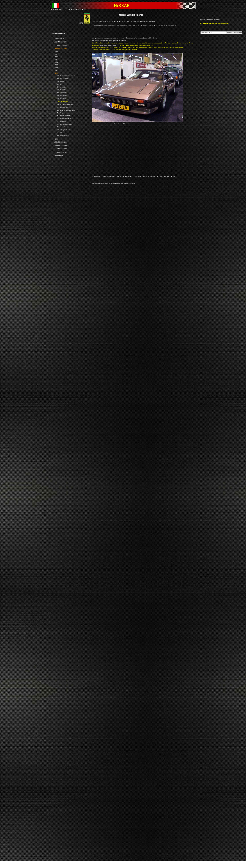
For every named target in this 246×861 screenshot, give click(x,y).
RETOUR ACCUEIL (57, 10)
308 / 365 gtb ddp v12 (61, 129)
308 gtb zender (59, 89)
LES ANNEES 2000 (59, 148)
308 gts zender (59, 87)
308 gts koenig (59, 98)
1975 (55, 65)
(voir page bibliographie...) (109, 45)
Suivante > (126, 124)
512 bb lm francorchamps (62, 124)
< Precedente (113, 124)
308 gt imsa (58, 81)
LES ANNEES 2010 (59, 151)
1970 (55, 51)
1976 (55, 67)
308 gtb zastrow (59, 95)
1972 (55, 57)
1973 (55, 59)
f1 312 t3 (57, 132)
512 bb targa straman (61, 115)
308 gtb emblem (59, 127)
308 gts (57, 84)
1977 (55, 70)
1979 (55, 139)
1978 (55, 73)
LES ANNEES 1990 (59, 145)
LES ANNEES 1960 (59, 44)
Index (120, 124)
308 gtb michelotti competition (63, 75)
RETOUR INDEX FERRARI (76, 10)
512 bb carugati (59, 121)
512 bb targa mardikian (61, 118)
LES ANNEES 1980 (59, 141)
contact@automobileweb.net (147, 38)
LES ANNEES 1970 (59, 48)
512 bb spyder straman (61, 113)
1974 (55, 62)
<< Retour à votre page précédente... (211, 19)
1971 (55, 54)
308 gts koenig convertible (62, 104)
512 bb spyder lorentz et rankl (63, 110)
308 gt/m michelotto (60, 78)
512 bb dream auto (60, 107)
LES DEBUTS (58, 38)
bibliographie (57, 155)
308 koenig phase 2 (60, 135)
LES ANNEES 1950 (59, 41)
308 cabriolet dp (59, 92)
